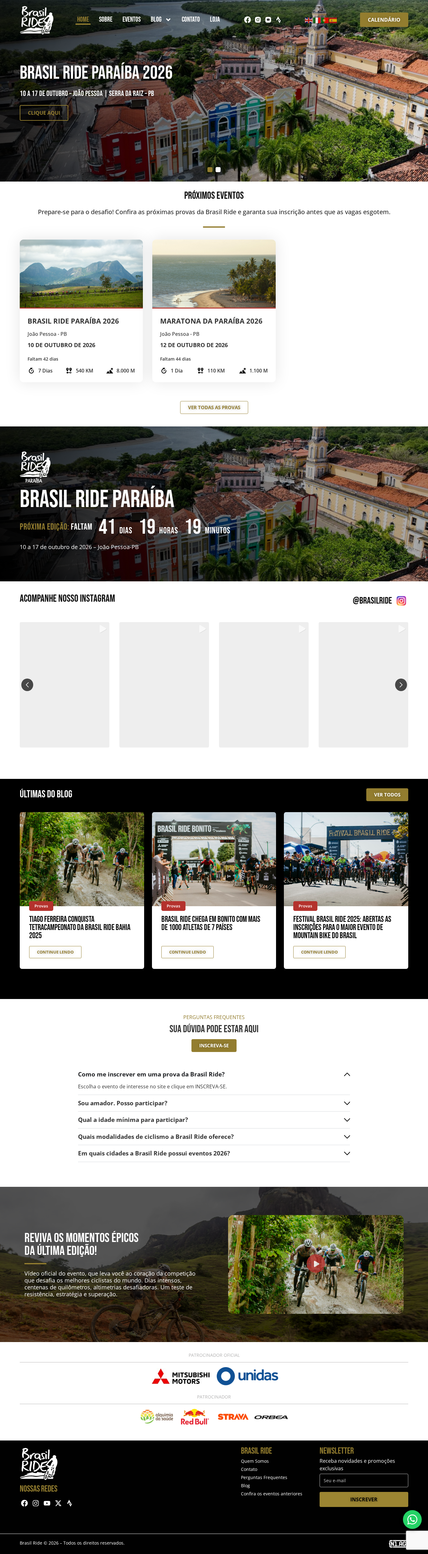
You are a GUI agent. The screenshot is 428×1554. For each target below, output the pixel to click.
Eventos (132, 19)
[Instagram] (36, 1503)
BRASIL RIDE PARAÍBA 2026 (73, 320)
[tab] (209, 169)
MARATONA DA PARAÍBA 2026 (211, 320)
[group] (64, 685)
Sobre (105, 19)
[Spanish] (333, 19)
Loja (215, 19)
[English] (309, 19)
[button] (214, 743)
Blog (156, 19)
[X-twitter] (58, 1503)
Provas (41, 906)
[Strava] (278, 19)
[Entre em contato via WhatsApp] (412, 1519)
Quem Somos (255, 1461)
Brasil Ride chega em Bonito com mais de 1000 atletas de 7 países (210, 924)
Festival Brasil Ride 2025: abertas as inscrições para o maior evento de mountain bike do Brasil (342, 928)
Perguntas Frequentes (264, 1477)
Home (83, 19)
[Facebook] (247, 19)
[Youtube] (47, 1503)
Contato (191, 19)
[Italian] (317, 19)
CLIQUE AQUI (44, 112)
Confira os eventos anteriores (271, 1494)
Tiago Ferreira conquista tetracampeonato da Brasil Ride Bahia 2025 (79, 928)
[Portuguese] (325, 19)
